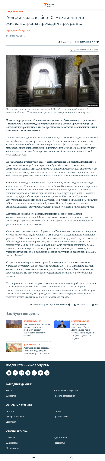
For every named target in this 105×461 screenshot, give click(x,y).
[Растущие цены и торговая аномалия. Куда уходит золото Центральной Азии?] (14, 347)
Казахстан (11, 438)
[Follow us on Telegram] (27, 373)
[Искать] (71, 457)
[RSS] (46, 373)
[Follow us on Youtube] (8, 373)
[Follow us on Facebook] (21, 373)
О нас (9, 391)
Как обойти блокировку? (66, 391)
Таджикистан (14, 12)
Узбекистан (59, 443)
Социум (57, 412)
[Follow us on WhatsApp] (34, 373)
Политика (11, 422)
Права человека (61, 417)
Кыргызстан (12, 443)
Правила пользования (64, 396)
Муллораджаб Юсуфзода (18, 30)
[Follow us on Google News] (40, 373)
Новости (10, 412)
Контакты (11, 396)
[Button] (64, 42)
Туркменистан (61, 438)
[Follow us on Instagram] (15, 373)
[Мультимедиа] (34, 457)
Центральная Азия (32, 321)
